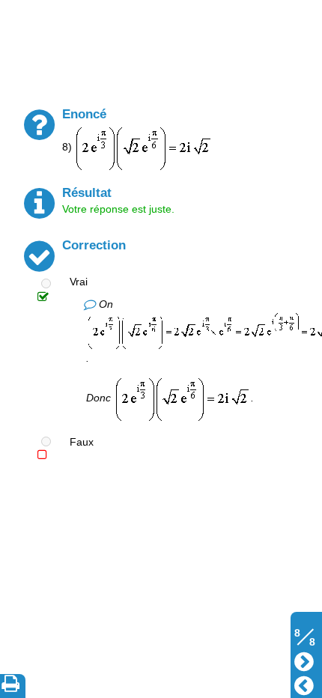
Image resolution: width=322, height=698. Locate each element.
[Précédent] (304, 684)
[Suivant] (304, 660)
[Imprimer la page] (13, 686)
